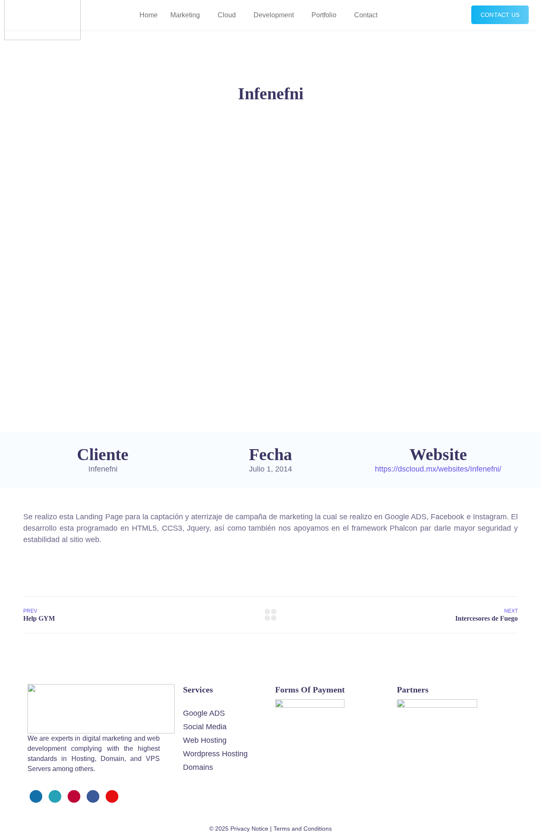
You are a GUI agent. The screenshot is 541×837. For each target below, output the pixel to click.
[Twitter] (55, 796)
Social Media (205, 726)
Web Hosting (205, 740)
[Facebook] (36, 796)
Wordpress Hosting (215, 754)
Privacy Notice (249, 828)
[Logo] (101, 689)
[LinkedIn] (93, 796)
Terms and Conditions (302, 828)
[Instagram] (74, 796)
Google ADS (204, 713)
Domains (198, 767)
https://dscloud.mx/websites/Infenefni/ (438, 469)
